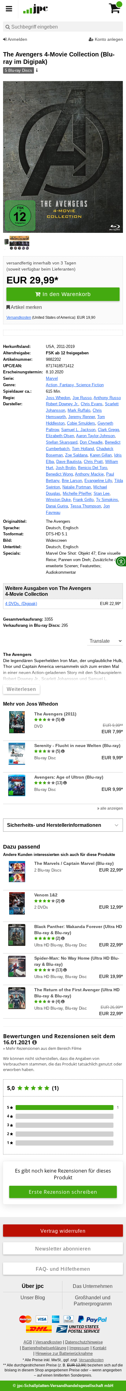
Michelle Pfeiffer (77, 493)
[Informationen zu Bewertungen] (34, 1042)
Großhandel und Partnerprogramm (93, 1300)
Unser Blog (32, 1297)
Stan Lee (101, 493)
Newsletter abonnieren (63, 1248)
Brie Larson (72, 480)
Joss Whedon (58, 397)
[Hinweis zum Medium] (36, 70)
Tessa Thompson (85, 506)
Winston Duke (58, 499)
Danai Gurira (57, 506)
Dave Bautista (68, 461)
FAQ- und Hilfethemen (63, 1269)
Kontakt (99, 1348)
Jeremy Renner (81, 416)
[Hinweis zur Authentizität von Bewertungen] (63, 719)
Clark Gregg (108, 429)
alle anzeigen (111, 808)
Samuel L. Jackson (78, 429)
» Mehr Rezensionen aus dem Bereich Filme (42, 1048)
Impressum (79, 1348)
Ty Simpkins (107, 499)
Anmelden (17, 39)
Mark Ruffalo (79, 410)
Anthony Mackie (89, 474)
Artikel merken (26, 307)
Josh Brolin (66, 467)
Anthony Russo (107, 397)
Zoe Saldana (76, 455)
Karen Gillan (101, 455)
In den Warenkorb (66, 294)
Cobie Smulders (81, 423)
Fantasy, (68, 385)
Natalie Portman (76, 487)
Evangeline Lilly (98, 480)
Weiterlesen (21, 689)
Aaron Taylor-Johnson (95, 435)
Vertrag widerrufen (63, 1231)
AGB (28, 1342)
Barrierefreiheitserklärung (44, 1348)
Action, (53, 385)
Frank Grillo (83, 499)
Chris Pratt (93, 461)
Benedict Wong (59, 474)
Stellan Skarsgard (61, 442)
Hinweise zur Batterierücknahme (64, 1353)
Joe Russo (81, 397)
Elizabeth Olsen (60, 435)
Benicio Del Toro (92, 467)
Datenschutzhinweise (84, 1342)
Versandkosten (18, 317)
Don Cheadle (91, 442)
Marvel (52, 378)
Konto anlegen (108, 39)
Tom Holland (83, 448)
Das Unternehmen (93, 1286)
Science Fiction (90, 385)
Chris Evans (91, 404)
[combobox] (63, 26)
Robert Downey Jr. (62, 404)
